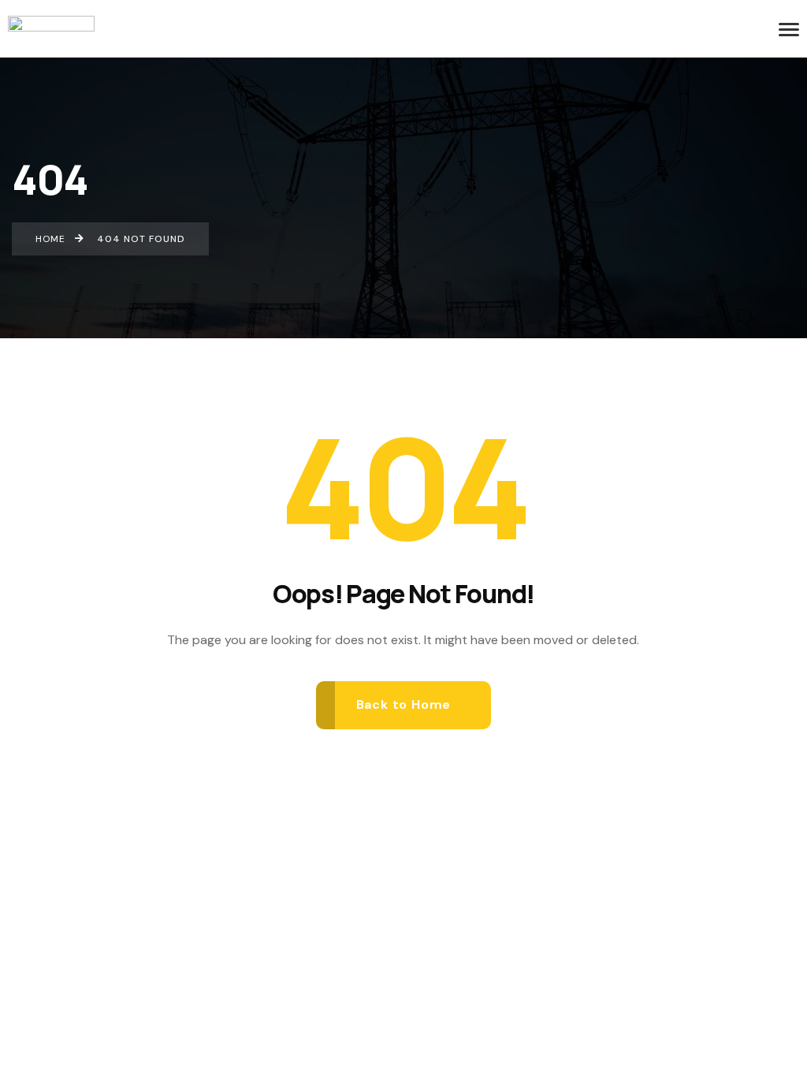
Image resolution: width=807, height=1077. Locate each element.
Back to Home (404, 704)
